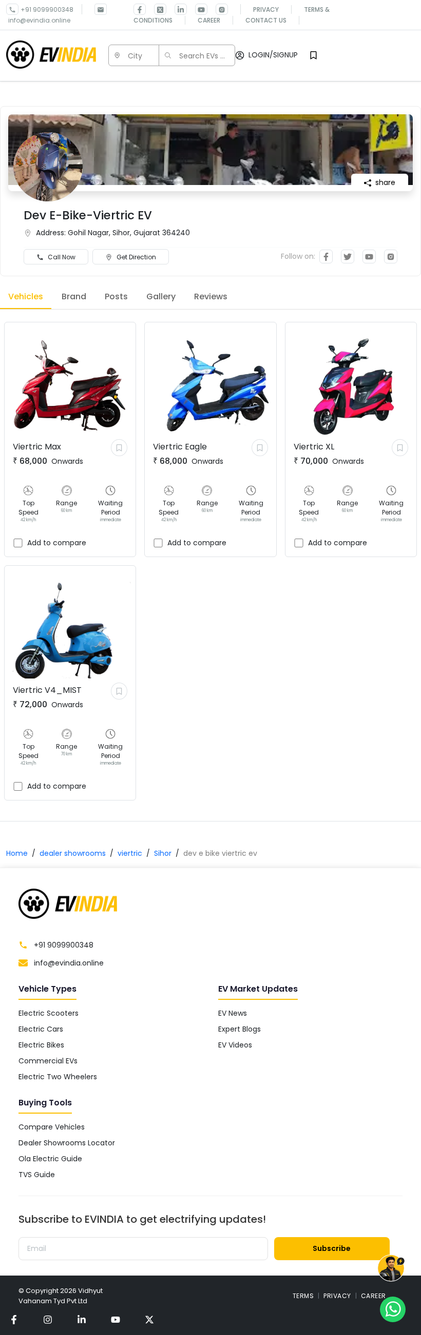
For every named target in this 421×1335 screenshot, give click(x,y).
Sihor (162, 853)
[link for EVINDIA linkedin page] (176, 9)
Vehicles (25, 296)
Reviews (210, 296)
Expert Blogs (239, 1029)
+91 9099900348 (47, 9)
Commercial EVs (48, 1061)
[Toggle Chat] (391, 1269)
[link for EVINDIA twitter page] (156, 9)
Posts (116, 296)
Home (17, 853)
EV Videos (235, 1045)
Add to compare (56, 543)
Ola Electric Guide (50, 1159)
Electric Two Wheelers (57, 1077)
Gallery (161, 296)
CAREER (373, 1295)
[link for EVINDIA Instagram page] (217, 9)
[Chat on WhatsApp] (393, 1309)
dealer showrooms (73, 853)
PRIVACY (337, 1295)
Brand (74, 296)
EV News (232, 1013)
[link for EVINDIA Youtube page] (197, 9)
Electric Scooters (48, 1013)
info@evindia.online (39, 20)
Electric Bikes (41, 1045)
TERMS (303, 1295)
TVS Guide (36, 1174)
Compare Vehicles (51, 1127)
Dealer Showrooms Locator (66, 1143)
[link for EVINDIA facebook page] (139, 9)
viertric (130, 853)
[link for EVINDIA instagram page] (47, 1319)
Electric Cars (40, 1029)
